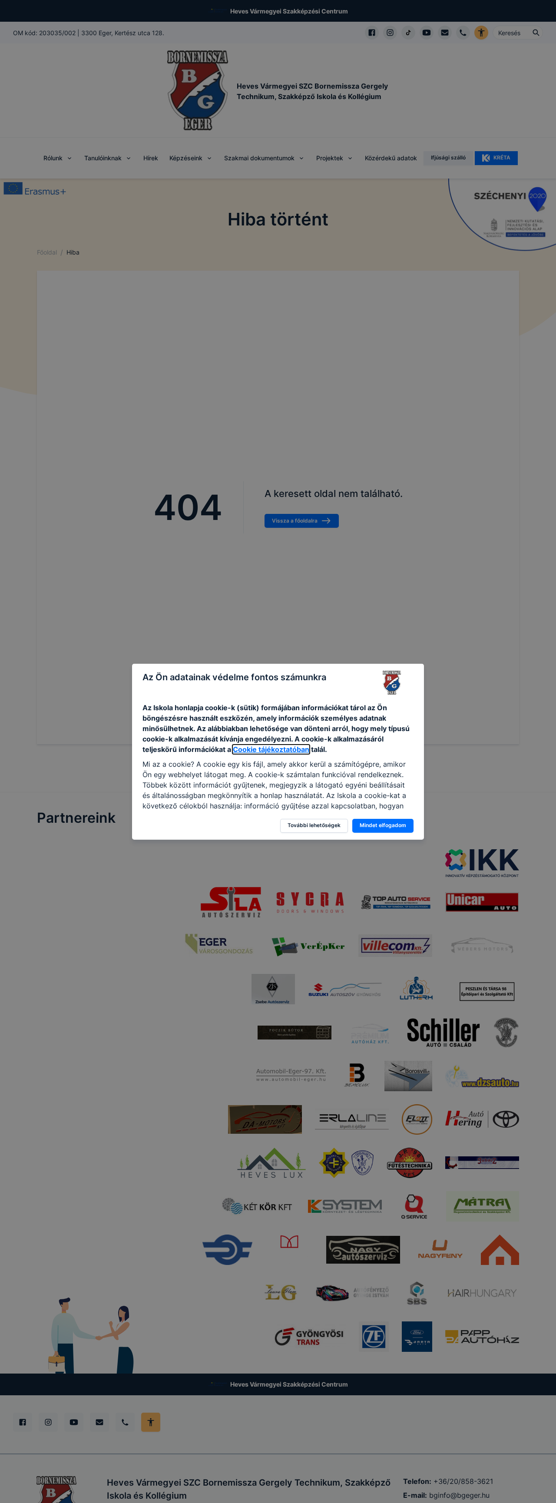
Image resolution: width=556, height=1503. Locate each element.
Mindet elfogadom (383, 825)
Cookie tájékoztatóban (271, 749)
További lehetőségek (314, 825)
